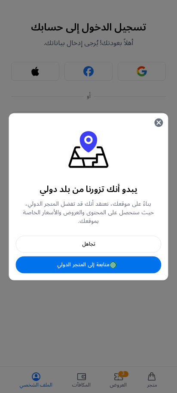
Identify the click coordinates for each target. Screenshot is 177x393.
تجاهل (88, 243)
